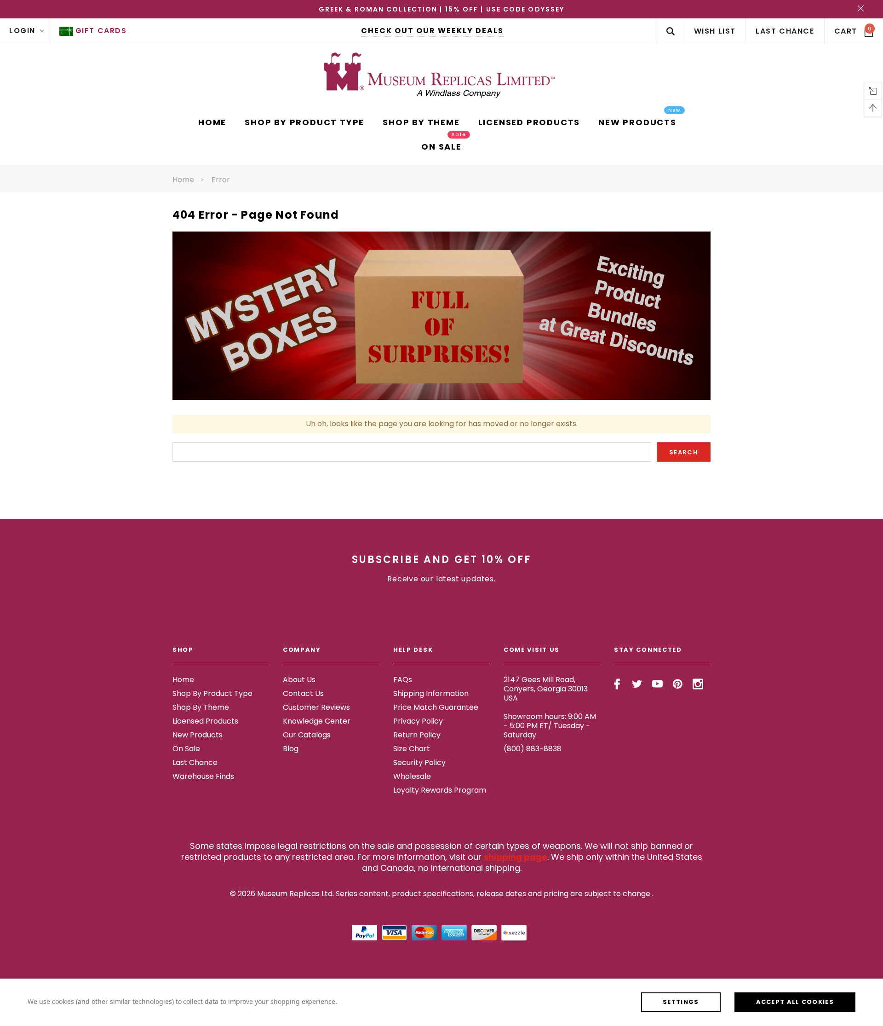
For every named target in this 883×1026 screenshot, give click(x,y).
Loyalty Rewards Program (439, 790)
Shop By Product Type (212, 693)
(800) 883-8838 (533, 748)
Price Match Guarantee (435, 707)
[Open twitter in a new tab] (637, 684)
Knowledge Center (316, 721)
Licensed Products (205, 721)
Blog (290, 748)
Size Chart (411, 748)
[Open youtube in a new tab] (657, 684)
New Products (197, 735)
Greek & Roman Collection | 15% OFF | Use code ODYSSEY (441, 9)
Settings (681, 1001)
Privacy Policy (418, 721)
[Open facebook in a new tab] (617, 684)
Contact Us (303, 693)
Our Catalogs (307, 735)
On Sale (186, 748)
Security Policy (419, 762)
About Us (299, 679)
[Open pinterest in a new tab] (677, 684)
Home (183, 179)
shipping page (515, 857)
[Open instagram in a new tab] (698, 684)
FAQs (402, 679)
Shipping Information (431, 693)
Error (221, 179)
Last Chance (195, 762)
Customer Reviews (316, 707)
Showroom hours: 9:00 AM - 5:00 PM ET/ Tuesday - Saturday (550, 725)
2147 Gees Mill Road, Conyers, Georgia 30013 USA (546, 688)
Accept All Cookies (795, 1001)
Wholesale (412, 776)
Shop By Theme (200, 707)
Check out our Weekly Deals (432, 30)
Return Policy (417, 735)
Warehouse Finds (203, 776)
